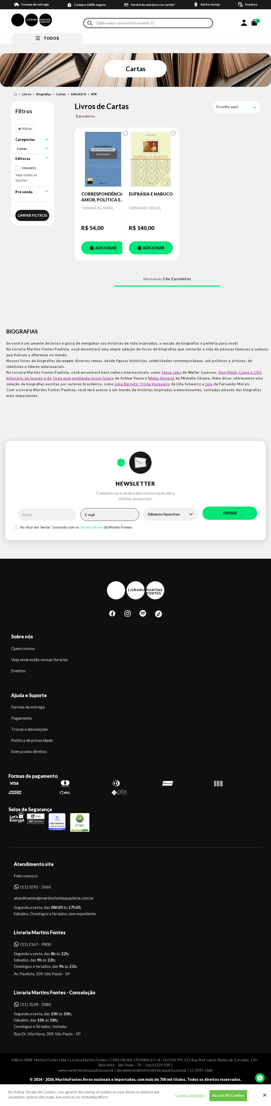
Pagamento (21, 717)
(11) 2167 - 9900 (35, 944)
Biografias (43, 94)
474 (94, 94)
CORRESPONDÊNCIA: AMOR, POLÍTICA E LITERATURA (103, 197)
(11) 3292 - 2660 (35, 886)
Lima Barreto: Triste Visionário (142, 384)
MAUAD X (78, 94)
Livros (26, 94)
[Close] (264, 1095)
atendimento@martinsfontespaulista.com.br (49, 897)
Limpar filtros (32, 215)
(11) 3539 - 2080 (35, 1004)
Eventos (18, 670)
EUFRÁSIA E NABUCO (151, 193)
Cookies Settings (190, 1095)
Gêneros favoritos (164, 514)
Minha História (161, 378)
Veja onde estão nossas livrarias (39, 659)
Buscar (90, 23)
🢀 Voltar (25, 128)
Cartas (61, 94)
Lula (209, 384)
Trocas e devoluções (29, 729)
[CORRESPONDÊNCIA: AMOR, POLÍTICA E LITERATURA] (103, 159)
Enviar (230, 513)
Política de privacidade (32, 740)
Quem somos (23, 648)
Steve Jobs (171, 372)
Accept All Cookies (228, 1095)
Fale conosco (26, 875)
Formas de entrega (28, 706)
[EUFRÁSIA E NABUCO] (151, 159)
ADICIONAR (105, 248)
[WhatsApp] (260, 1078)
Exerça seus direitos (29, 751)
